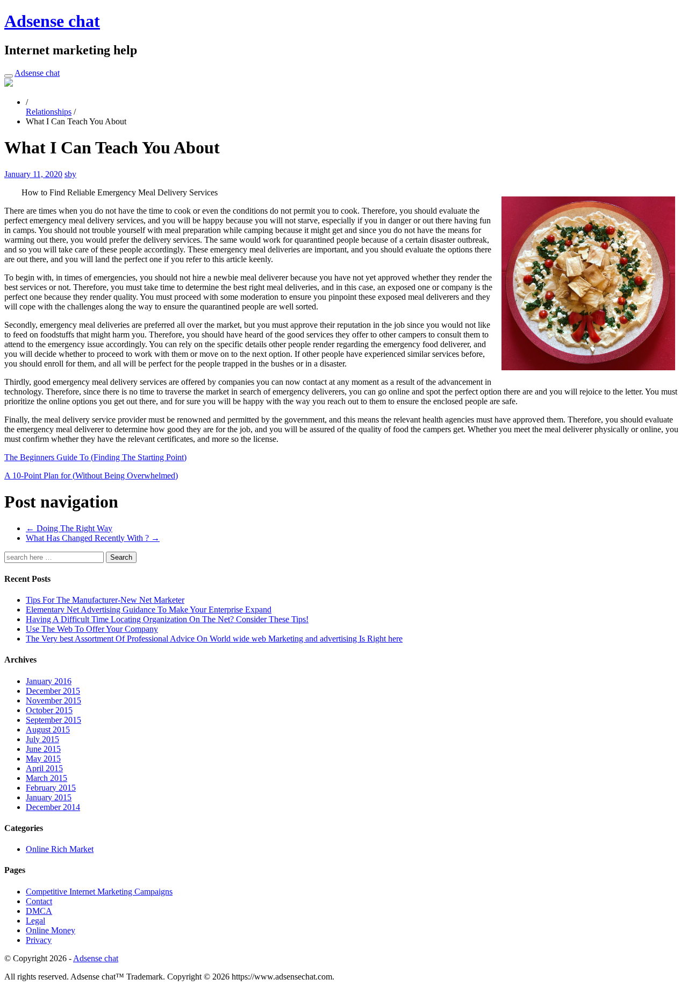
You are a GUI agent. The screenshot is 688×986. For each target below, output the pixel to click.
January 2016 (48, 681)
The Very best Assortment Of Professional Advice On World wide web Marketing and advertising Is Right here (214, 638)
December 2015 (53, 690)
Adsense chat (52, 21)
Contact (39, 901)
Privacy (39, 940)
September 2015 (53, 719)
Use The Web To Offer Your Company (92, 628)
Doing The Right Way (69, 528)
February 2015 (51, 787)
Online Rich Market (60, 849)
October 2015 (49, 710)
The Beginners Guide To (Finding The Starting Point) (95, 457)
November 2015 (53, 700)
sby (70, 174)
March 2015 (46, 778)
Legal (35, 920)
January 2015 (48, 797)
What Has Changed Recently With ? (93, 538)
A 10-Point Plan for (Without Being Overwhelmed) (91, 475)
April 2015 (44, 768)
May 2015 (43, 758)
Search (121, 557)
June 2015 (43, 748)
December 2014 (53, 807)
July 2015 (42, 739)
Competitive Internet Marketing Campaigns (99, 891)
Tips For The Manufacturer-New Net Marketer (105, 599)
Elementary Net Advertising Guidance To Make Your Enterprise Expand (148, 609)
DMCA (39, 910)
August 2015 (48, 729)
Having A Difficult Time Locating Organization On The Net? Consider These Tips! (167, 619)
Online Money (50, 930)
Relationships (48, 111)
